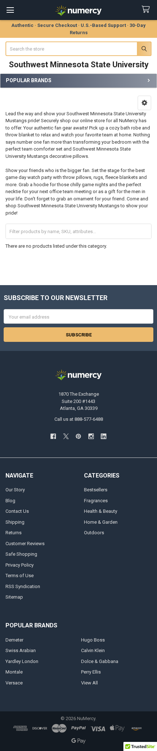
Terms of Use (19, 575)
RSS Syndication (22, 586)
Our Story (15, 489)
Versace (14, 683)
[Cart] (147, 9)
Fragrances (96, 500)
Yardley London (21, 661)
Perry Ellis (91, 672)
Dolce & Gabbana (99, 661)
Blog (10, 500)
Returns (13, 532)
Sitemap (14, 597)
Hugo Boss (93, 640)
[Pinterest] (78, 436)
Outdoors (94, 532)
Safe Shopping (21, 554)
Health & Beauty (100, 511)
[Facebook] (53, 436)
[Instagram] (91, 436)
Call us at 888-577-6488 (78, 419)
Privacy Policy (19, 565)
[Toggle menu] (10, 10)
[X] (66, 436)
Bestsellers (95, 489)
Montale (14, 672)
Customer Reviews (25, 543)
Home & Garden (101, 522)
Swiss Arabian (20, 650)
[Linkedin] (103, 436)
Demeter (14, 640)
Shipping (14, 522)
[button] (144, 103)
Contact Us (17, 511)
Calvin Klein (93, 650)
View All (89, 683)
